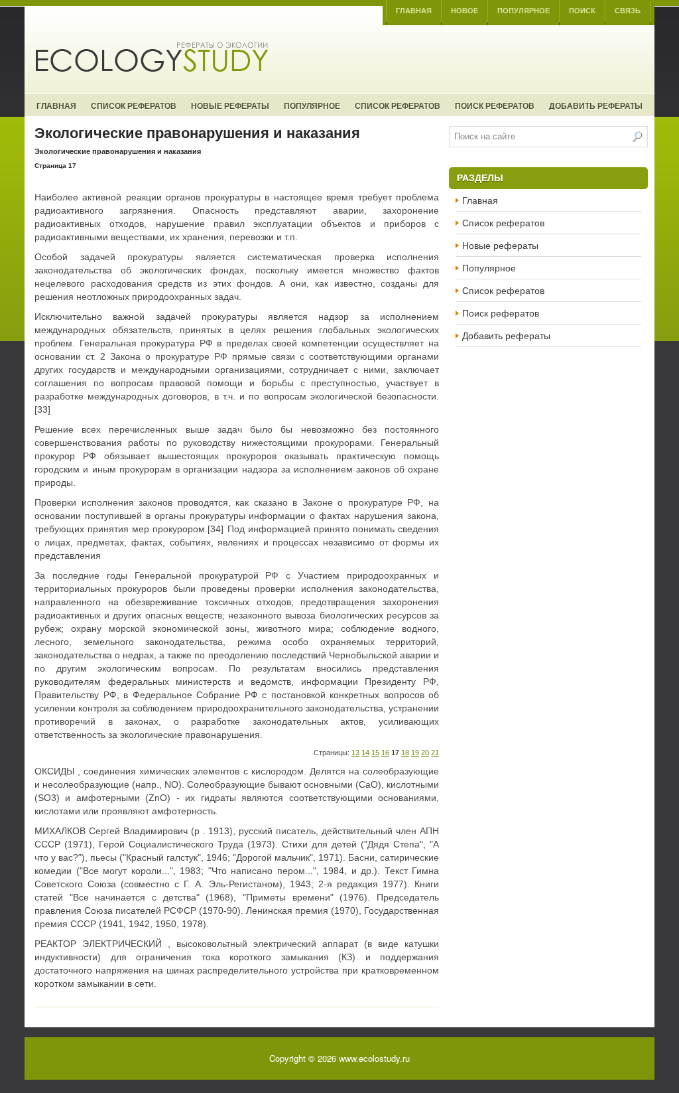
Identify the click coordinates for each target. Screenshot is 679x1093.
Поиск (582, 11)
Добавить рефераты (596, 105)
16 (385, 753)
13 (355, 753)
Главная (414, 11)
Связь (628, 11)
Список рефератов (133, 105)
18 (405, 753)
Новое (464, 11)
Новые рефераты (230, 105)
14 (365, 753)
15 (375, 753)
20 (425, 753)
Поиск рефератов (494, 105)
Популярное (523, 11)
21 (435, 753)
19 (415, 753)
